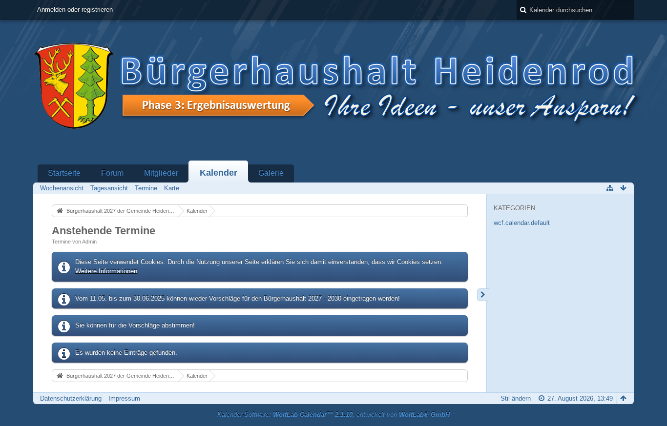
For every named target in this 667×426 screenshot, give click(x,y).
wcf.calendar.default (522, 222)
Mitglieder (161, 173)
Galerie (271, 173)
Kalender (218, 173)
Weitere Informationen (106, 271)
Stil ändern (515, 398)
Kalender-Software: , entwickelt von (333, 414)
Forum (112, 173)
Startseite (64, 173)
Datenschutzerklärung (71, 398)
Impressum (124, 398)
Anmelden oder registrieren (75, 9)
